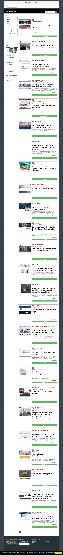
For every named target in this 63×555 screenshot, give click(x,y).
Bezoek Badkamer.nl (44, 94)
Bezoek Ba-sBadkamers (45, 526)
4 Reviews (46, 81)
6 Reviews (39, 43)
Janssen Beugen (9, 84)
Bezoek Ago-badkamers (45, 198)
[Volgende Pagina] (36, 532)
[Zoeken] (56, 12)
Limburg (8, 27)
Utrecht (8, 37)
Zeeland (8, 39)
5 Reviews (40, 61)
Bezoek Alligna (44, 157)
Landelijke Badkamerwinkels (11, 25)
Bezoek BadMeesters (44, 259)
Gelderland (8, 21)
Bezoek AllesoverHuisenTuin (44, 444)
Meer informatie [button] (15, 553)
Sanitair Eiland (9, 82)
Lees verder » (54, 34)
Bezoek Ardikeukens (44, 485)
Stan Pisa (8, 80)
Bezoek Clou (45, 300)
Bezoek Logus (44, 321)
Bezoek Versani (44, 402)
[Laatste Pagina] (38, 532)
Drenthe (8, 17)
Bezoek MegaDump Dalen (44, 116)
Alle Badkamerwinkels (10, 71)
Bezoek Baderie (44, 217)
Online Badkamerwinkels (11, 33)
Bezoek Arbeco (44, 464)
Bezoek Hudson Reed (44, 36)
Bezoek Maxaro (44, 179)
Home (7, 10)
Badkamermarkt (30, 2)
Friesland (8, 19)
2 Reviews (39, 142)
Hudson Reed (36, 2)
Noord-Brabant (9, 29)
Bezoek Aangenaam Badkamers (44, 425)
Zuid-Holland (9, 41)
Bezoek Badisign (44, 239)
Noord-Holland (9, 31)
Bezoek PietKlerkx (45, 362)
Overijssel (8, 35)
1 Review (41, 186)
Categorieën (11, 10)
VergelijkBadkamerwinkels (11, 6)
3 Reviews (47, 123)
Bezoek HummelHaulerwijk (44, 55)
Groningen (8, 23)
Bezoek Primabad (45, 382)
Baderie (25, 2)
